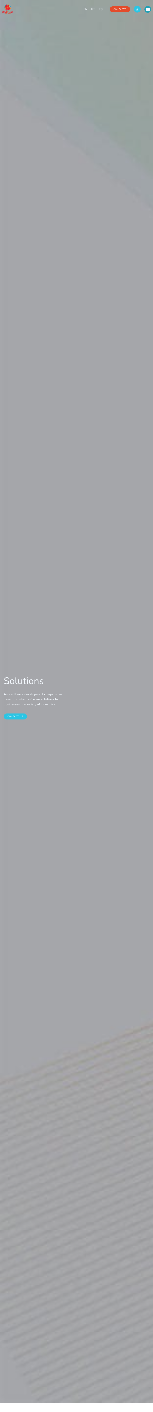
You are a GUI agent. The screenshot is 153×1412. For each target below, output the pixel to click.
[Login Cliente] (137, 9)
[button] (147, 9)
